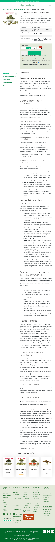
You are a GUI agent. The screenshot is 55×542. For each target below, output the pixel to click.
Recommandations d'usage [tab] (9, 76)
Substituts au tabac (17, 498)
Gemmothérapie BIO (17, 514)
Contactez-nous (26, 490)
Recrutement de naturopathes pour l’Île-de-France (47, 513)
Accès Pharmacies (27, 507)
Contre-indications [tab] (7, 82)
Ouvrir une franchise (47, 509)
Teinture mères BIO (17, 522)
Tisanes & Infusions (17, 513)
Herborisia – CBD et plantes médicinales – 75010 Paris (27, 503)
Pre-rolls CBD (16, 494)
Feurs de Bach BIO (17, 520)
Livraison (25, 492)
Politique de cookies (47, 495)
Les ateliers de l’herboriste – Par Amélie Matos (36, 501)
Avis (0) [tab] (5, 85)
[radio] (23, 48)
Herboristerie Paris (7, 488)
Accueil (4, 9)
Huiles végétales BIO (17, 524)
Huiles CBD (15, 492)
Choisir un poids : (25, 45)
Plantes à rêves (16, 500)
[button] (16, 14)
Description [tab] (6, 73)
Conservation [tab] (6, 79)
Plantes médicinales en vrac (19, 9)
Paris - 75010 (43, 55)
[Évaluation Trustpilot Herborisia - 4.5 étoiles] (7, 520)
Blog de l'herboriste (37, 492)
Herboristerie (10, 9)
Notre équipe (36, 490)
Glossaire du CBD (36, 494)
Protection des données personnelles (46, 499)
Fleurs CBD (15, 490)
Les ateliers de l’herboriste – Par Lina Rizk (36, 507)
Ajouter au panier (34, 53)
